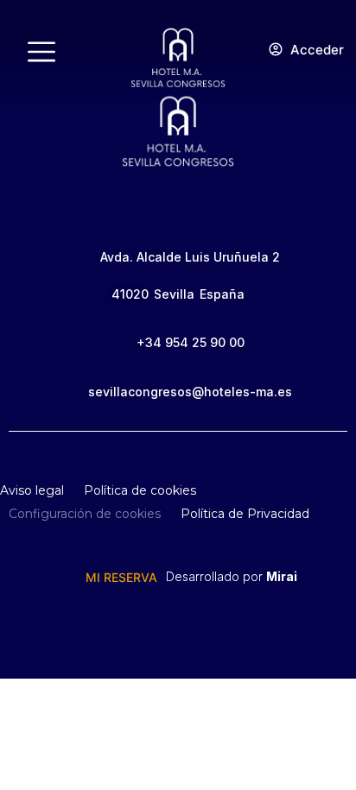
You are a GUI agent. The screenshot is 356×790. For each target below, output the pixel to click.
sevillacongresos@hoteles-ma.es (190, 391)
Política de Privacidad (245, 513)
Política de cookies (140, 490)
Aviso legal (32, 490)
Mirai (281, 576)
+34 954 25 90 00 (191, 342)
